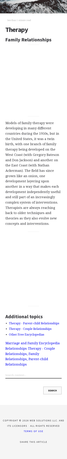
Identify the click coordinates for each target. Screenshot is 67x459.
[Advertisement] (33, 80)
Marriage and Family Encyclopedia (32, 343)
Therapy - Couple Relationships (30, 329)
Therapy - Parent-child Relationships (34, 323)
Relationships (16, 348)
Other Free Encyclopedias (26, 334)
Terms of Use (33, 431)
